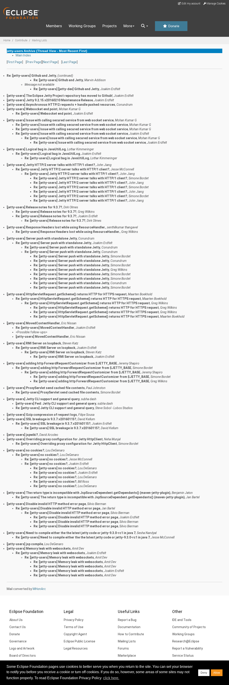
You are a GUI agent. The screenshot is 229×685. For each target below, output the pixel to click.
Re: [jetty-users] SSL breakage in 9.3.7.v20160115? (53, 423)
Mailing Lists (39, 40)
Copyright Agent (75, 634)
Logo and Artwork (21, 648)
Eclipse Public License (79, 641)
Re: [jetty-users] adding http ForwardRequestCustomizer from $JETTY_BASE (73, 368)
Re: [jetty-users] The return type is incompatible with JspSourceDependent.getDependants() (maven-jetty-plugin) (100, 497)
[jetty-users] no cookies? (25, 450)
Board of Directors (22, 655)
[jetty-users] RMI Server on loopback (34, 343)
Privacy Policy (73, 620)
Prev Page (34, 62)
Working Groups (82, 26)
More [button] (127, 26)
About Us (16, 620)
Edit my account (190, 3)
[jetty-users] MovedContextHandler (33, 323)
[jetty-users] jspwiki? (22, 435)
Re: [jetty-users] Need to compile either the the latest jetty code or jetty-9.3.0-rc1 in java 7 (83, 537)
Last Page (69, 62)
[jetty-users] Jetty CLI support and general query (43, 399)
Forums (123, 648)
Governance (18, 641)
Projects (109, 26)
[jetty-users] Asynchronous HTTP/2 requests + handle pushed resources (61, 104)
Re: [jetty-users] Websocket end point (44, 113)
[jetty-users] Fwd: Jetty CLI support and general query (56, 403)
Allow (216, 672)
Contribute (21, 40)
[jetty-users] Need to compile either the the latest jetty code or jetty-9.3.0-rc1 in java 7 (71, 533)
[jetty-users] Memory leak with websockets (39, 548)
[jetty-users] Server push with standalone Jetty (42, 238)
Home (6, 40)
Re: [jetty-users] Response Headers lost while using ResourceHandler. (68, 232)
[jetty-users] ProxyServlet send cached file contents (46, 388)
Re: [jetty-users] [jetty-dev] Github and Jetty (66, 89)
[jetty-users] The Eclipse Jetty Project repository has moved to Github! (59, 95)
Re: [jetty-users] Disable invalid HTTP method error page (58, 508)
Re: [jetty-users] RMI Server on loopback (45, 348)
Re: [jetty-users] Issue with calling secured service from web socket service (72, 124)
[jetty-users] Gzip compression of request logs (42, 414)
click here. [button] (111, 678)
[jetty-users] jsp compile (25, 544)
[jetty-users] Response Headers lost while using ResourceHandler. (56, 227)
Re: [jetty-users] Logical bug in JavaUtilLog (48, 153)
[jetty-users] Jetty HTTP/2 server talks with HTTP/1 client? (51, 165)
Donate (173, 26)
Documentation (129, 627)
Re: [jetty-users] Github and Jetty (58, 80)
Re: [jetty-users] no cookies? (37, 455)
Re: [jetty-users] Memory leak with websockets (50, 553)
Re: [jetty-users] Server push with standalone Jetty (53, 243)
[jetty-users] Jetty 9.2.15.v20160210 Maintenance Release (50, 100)
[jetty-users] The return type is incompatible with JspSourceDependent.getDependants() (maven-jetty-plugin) (88, 493)
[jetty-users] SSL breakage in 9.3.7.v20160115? (41, 419)
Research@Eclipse (185, 641)
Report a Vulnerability (187, 648)
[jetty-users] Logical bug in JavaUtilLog (36, 149)
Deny (204, 672)
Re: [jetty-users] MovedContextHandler (45, 327)
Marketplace (127, 655)
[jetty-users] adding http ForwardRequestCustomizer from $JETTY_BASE (62, 363)
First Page (15, 62)
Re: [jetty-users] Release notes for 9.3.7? (46, 211)
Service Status (183, 655)
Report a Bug (127, 620)
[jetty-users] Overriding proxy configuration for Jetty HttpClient (55, 439)
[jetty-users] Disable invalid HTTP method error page (46, 504)
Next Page (50, 62)
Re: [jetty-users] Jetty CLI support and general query (55, 408)
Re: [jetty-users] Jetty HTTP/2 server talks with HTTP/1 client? (62, 169)
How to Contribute (131, 634)
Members (54, 26)
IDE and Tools (181, 620)
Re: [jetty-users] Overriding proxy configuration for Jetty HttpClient (66, 443)
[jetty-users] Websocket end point (32, 109)
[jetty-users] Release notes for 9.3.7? (34, 207)
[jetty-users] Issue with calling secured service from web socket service (60, 120)
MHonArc (39, 589)
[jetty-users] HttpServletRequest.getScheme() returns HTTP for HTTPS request (67, 294)
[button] (144, 26)
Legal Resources (76, 648)
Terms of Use (73, 627)
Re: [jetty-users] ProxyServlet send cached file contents (57, 392)
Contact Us (17, 627)
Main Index (23, 55)
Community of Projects (189, 627)
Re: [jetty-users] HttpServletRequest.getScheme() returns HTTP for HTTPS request (78, 298)
